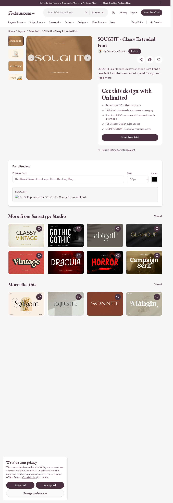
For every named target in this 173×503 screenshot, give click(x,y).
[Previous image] (31, 57)
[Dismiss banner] (160, 3)
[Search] (86, 12)
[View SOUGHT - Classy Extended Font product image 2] (16, 53)
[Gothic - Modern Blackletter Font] (65, 235)
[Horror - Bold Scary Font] (105, 262)
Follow (134, 51)
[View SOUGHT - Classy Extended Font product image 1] (16, 41)
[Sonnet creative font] (105, 304)
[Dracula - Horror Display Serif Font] (65, 262)
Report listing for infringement (118, 149)
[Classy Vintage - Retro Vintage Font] (26, 235)
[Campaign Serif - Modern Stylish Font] (144, 262)
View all (158, 216)
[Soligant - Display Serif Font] (26, 304)
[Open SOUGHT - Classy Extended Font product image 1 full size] (59, 58)
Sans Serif (34, 31)
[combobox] (65, 12)
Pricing (123, 12)
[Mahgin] (144, 304)
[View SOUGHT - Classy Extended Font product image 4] (16, 79)
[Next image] (87, 57)
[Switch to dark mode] (113, 12)
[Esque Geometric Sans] (65, 304)
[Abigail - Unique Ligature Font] (105, 235)
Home (11, 31)
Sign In (134, 12)
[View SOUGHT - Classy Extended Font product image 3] (16, 66)
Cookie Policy (29, 477)
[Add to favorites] (158, 59)
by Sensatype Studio (115, 51)
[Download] (31, 229)
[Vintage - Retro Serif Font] (26, 262)
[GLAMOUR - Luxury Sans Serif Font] (144, 235)
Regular (22, 31)
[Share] (141, 59)
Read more (105, 77)
